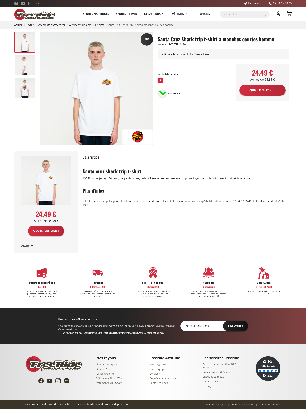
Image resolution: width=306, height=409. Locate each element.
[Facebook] (16, 3)
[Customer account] (278, 15)
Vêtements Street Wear (110, 378)
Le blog (207, 386)
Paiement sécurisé (269, 404)
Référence (163, 44)
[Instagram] (30, 3)
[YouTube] (23, 3)
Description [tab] (27, 245)
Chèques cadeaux (213, 376)
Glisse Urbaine (105, 373)
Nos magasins (157, 364)
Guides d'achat (211, 381)
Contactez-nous (158, 383)
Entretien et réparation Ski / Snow (219, 366)
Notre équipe (157, 369)
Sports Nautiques (106, 364)
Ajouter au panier (46, 231)
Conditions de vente (242, 404)
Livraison (154, 373)
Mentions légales (216, 404)
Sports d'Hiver (104, 369)
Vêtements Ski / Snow (109, 383)
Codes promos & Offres (216, 372)
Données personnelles (162, 378)
